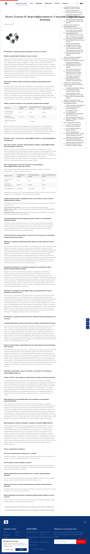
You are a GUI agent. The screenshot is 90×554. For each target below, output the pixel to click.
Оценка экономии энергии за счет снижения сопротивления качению (75, 21)
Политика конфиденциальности (38, 549)
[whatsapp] (85, 522)
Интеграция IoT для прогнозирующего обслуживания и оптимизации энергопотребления (74, 113)
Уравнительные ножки (32, 544)
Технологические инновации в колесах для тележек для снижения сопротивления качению (74, 59)
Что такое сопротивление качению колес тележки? (73, 125)
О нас (31, 3)
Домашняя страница (21, 3)
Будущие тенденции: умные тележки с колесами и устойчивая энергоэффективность (74, 101)
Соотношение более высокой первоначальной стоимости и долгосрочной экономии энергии (74, 53)
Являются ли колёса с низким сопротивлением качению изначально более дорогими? (74, 139)
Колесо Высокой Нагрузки (32, 542)
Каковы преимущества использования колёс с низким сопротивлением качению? (75, 133)
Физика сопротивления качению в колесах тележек (74, 11)
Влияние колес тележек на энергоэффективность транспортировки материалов (72, 26)
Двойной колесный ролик (32, 532)
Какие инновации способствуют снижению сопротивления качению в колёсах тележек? (75, 144)
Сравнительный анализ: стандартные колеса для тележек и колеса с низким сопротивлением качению (73, 46)
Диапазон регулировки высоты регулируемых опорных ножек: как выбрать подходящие (38, 510)
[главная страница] (6, 3)
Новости (57, 3)
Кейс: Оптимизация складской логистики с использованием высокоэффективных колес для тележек (75, 39)
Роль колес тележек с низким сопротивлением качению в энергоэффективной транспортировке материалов (74, 32)
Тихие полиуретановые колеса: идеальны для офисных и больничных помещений (37, 507)
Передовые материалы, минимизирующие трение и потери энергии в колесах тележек (74, 65)
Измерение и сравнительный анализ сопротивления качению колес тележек (73, 84)
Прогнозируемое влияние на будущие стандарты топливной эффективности (75, 119)
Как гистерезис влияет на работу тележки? (73, 129)
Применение (48, 3)
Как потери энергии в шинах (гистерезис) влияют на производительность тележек (74, 16)
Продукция (39, 3)
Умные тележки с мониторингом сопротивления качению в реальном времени (75, 107)
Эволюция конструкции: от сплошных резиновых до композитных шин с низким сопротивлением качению (74, 72)
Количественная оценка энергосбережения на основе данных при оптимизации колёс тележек (75, 96)
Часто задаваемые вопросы (72, 122)
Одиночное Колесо (44, 542)
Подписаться (81, 541)
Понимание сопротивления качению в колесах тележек (72, 7)
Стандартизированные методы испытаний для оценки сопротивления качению (75, 89)
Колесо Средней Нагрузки (46, 537)
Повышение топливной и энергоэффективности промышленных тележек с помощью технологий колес (74, 78)
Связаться (65, 3)
